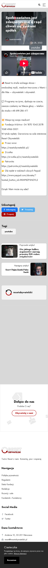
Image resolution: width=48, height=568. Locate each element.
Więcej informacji (20, 553)
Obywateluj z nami (24, 413)
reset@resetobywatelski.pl (16, 539)
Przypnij (10, 214)
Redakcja (5, 488)
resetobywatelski (15, 39)
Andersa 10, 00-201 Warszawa (18, 535)
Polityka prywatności (10, 475)
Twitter (7, 518)
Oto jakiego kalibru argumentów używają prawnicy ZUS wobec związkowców (29, 253)
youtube (9, 231)
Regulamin (6, 479)
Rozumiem (11, 560)
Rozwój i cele (7, 493)
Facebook (9, 514)
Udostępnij (10, 209)
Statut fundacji (8, 484)
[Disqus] (24, 341)
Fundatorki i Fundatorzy (12, 498)
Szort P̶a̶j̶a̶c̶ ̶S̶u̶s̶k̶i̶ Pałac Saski (17, 271)
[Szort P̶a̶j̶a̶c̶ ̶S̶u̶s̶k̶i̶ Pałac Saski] (37, 269)
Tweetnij (28, 209)
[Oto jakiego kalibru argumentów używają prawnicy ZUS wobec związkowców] (10, 251)
